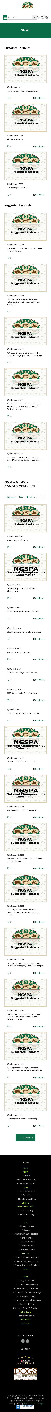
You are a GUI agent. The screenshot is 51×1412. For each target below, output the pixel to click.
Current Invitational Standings (28, 1300)
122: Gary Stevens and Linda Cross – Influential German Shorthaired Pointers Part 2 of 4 (23, 302)
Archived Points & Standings (27, 1308)
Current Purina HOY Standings (28, 1292)
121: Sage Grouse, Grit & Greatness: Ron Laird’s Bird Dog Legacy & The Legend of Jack (25, 354)
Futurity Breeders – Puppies (27, 1257)
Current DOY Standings (28, 1284)
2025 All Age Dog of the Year (18, 652)
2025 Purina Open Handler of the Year (22, 611)
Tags (21, 497)
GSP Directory (27, 1210)
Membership (25, 1319)
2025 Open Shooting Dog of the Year (22, 693)
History (27, 1175)
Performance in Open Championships (22, 91)
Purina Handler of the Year (27, 1288)
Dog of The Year (27, 1280)
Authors (32, 497)
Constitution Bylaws (27, 1183)
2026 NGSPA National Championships (22, 762)
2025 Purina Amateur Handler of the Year (24, 632)
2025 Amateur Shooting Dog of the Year (23, 713)
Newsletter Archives (27, 1199)
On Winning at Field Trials (17, 187)
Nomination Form (27, 1315)
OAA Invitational (28, 1241)
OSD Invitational (28, 1245)
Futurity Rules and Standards (27, 1265)
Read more (39, 98)
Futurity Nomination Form (27, 1261)
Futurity (25, 1253)
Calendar (25, 1203)
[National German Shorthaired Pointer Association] (27, 4)
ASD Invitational (28, 1249)
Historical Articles (27, 1191)
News (25, 1187)
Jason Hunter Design (34, 1403)
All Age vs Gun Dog (15, 139)
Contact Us (25, 1323)
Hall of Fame (25, 1312)
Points (25, 1276)
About (25, 1172)
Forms (25, 1269)
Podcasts (27, 1195)
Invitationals (27, 1237)
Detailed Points (27, 1304)
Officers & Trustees (27, 1179)
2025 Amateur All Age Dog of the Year (22, 672)
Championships (27, 1226)
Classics (27, 1230)
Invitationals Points (27, 1296)
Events (25, 1222)
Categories (11, 497)
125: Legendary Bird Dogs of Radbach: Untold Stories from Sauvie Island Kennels (24, 458)
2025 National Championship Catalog (22, 810)
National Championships (27, 1234)
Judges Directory (27, 1214)
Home (25, 1168)
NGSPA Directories (25, 1206)
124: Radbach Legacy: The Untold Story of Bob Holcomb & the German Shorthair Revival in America (24, 406)
